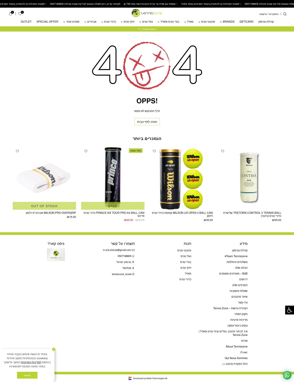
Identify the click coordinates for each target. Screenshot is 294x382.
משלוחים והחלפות (237, 262)
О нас (244, 352)
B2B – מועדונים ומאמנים (233, 273)
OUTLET (26, 21)
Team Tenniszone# (236, 256)
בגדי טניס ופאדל (170, 21)
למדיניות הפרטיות (31, 362)
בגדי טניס (185, 262)
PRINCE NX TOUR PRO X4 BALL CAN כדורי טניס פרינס (114, 214)
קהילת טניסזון (266, 21)
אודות (244, 340)
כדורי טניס (110, 21)
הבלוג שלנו (241, 267)
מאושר (27, 375)
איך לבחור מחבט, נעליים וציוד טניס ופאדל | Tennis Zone (223, 333)
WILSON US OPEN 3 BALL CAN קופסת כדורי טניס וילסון (182, 214)
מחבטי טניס (208, 21)
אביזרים (91, 21)
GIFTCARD (247, 21)
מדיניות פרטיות (239, 319)
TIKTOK (126, 268)
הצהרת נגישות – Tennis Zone (230, 308)
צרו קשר (243, 302)
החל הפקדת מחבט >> (235, 364)
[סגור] (53, 349)
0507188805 (124, 256)
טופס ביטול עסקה (237, 325)
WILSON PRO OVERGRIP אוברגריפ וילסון (51, 213)
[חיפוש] (284, 13)
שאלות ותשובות (239, 291)
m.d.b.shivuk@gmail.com (117, 250)
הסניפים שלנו (240, 285)
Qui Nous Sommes (236, 358)
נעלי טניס (147, 21)
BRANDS (229, 21)
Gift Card (56, 257)
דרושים (243, 279)
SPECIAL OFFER (47, 21)
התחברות (274, 14)
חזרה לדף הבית (147, 121)
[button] (289, 310)
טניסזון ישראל (124, 262)
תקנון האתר (241, 314)
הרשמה (263, 14)
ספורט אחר (72, 21)
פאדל (190, 21)
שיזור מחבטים (239, 296)
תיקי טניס (129, 21)
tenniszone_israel (121, 274)
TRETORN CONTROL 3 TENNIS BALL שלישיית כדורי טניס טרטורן (252, 214)
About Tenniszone (237, 346)
